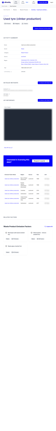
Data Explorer (7, 9)
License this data (43, 2)
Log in (51, 2)
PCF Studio (24, 2)
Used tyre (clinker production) (12, 178)
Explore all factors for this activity (43, 28)
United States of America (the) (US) (40, 64)
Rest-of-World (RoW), (26, 64)
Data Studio (15, 2)
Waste (15, 9)
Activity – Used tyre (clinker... (39, 9)
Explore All (49, 226)
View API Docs (7, 147)
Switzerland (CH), (25, 60)
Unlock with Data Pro (46, 82)
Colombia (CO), (33, 60)
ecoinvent (23, 56)
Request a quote (41, 161)
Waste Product (24, 9)
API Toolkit (33, 2)
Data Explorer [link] (13, 6)
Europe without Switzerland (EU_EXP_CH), (31, 62)
